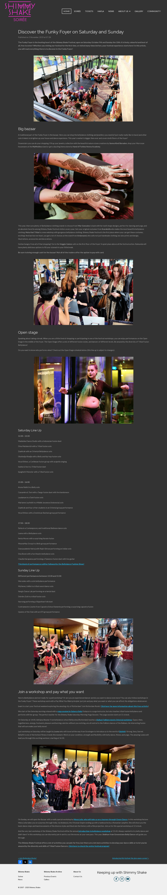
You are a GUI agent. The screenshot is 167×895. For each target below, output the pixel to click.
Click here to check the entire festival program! (89, 846)
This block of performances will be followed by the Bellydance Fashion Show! (51, 564)
